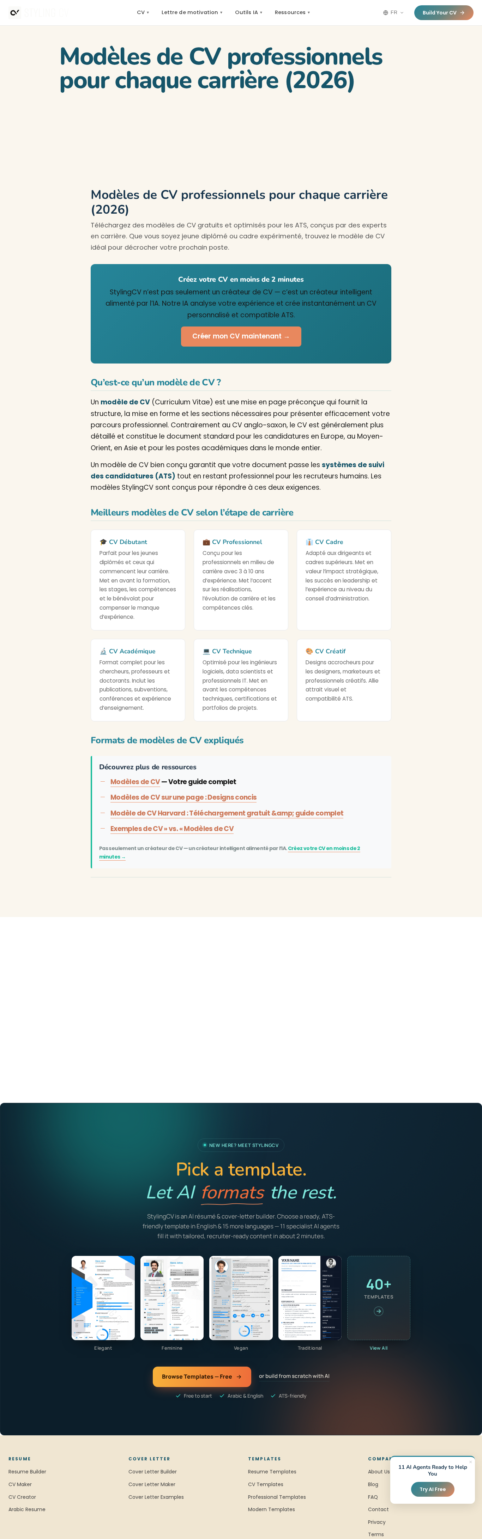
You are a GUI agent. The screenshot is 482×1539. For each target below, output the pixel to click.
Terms (376, 1534)
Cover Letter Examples (156, 1497)
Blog (373, 1484)
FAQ (373, 1497)
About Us (379, 1471)
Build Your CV (440, 12)
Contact (378, 1509)
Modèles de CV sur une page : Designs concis (183, 797)
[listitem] (103, 1304)
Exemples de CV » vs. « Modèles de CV (172, 828)
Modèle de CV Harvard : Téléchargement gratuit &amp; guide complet (226, 813)
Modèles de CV (135, 782)
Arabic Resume (27, 1509)
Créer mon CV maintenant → (241, 336)
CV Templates (265, 1484)
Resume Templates (272, 1471)
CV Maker (20, 1484)
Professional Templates (277, 1497)
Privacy (377, 1522)
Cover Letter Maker (151, 1484)
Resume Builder (27, 1471)
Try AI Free (433, 1489)
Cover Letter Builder (152, 1471)
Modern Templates (271, 1509)
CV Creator (22, 1497)
